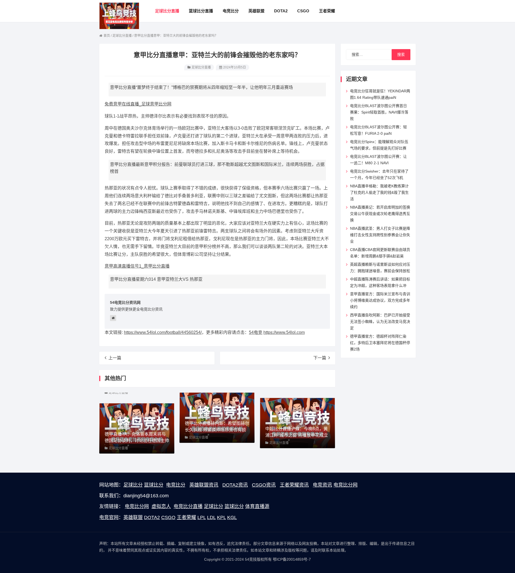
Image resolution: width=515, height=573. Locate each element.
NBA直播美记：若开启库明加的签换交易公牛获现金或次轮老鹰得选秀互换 (380, 213)
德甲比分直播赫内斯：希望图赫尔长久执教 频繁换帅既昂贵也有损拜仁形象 (217, 430)
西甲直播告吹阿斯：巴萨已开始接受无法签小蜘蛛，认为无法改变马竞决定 (380, 321)
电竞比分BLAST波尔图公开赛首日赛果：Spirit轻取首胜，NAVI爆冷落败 (379, 112)
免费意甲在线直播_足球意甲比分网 (138, 104)
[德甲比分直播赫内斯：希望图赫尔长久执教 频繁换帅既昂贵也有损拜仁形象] (217, 417)
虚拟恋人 (161, 506)
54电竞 (255, 332)
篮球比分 (153, 485)
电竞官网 (109, 517)
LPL (201, 517)
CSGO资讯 (264, 485)
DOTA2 (152, 517)
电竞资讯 (322, 485)
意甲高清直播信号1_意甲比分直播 (137, 266)
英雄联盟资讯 (203, 485)
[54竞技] (119, 15)
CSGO (168, 517)
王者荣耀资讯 (294, 485)
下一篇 (319, 358)
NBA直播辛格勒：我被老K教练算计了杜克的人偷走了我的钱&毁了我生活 (379, 192)
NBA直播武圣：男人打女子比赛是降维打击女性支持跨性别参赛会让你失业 (380, 234)
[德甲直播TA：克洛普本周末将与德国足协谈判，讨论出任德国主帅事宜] (136, 428)
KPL (221, 517)
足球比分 (133, 485)
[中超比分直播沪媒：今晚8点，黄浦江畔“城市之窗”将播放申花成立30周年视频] (297, 423)
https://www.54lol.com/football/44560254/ (163, 332)
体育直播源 (257, 506)
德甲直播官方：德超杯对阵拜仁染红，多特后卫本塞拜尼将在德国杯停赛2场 (380, 342)
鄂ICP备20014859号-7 (292, 559)
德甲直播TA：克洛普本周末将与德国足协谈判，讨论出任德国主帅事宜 (137, 440)
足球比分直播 (201, 67)
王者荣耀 (186, 517)
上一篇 (114, 358)
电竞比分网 (345, 485)
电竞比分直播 (188, 506)
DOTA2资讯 (235, 485)
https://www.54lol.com (284, 332)
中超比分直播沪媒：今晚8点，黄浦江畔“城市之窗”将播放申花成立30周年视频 (296, 435)
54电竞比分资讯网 (125, 302)
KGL (232, 517)
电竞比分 (175, 485)
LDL (211, 517)
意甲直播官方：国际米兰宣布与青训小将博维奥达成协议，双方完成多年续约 (380, 300)
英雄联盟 (133, 517)
